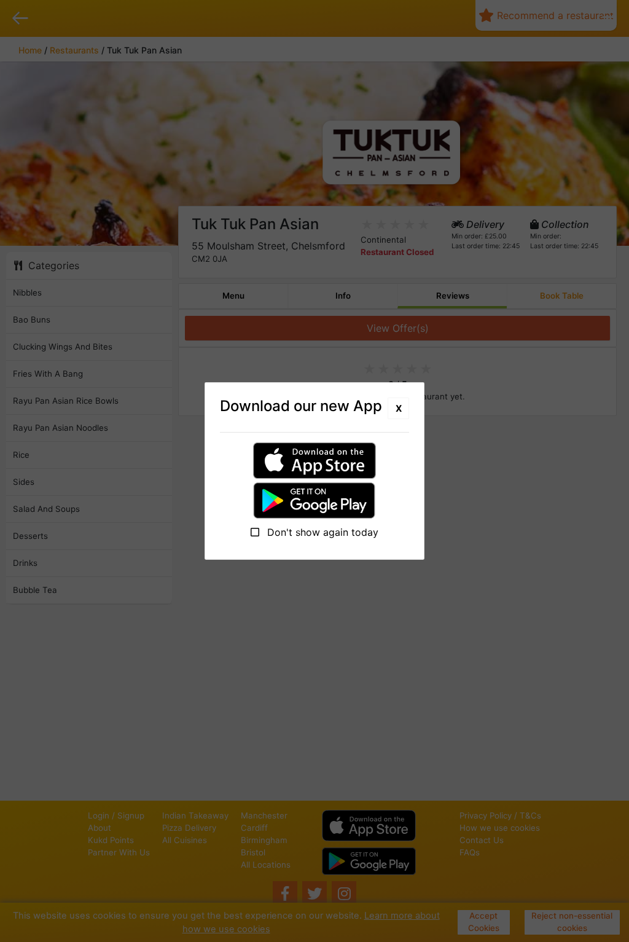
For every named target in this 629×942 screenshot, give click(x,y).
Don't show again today (321, 532)
